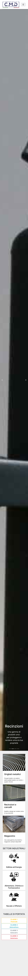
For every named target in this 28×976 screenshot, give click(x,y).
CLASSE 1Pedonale (14, 921)
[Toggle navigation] (23, 4)
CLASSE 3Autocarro (14, 932)
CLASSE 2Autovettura (14, 926)
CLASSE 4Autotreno (14, 937)
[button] (2, 380)
